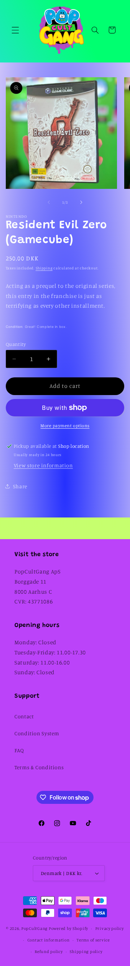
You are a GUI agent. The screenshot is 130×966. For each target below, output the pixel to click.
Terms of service (93, 940)
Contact (24, 716)
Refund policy (49, 951)
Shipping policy (86, 951)
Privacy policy (109, 928)
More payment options (65, 425)
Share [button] (20, 486)
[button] (15, 30)
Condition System (36, 733)
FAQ (19, 750)
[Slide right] (81, 202)
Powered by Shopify (68, 928)
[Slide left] (49, 202)
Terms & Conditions (39, 767)
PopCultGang (34, 928)
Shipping (44, 268)
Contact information (48, 940)
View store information (43, 465)
